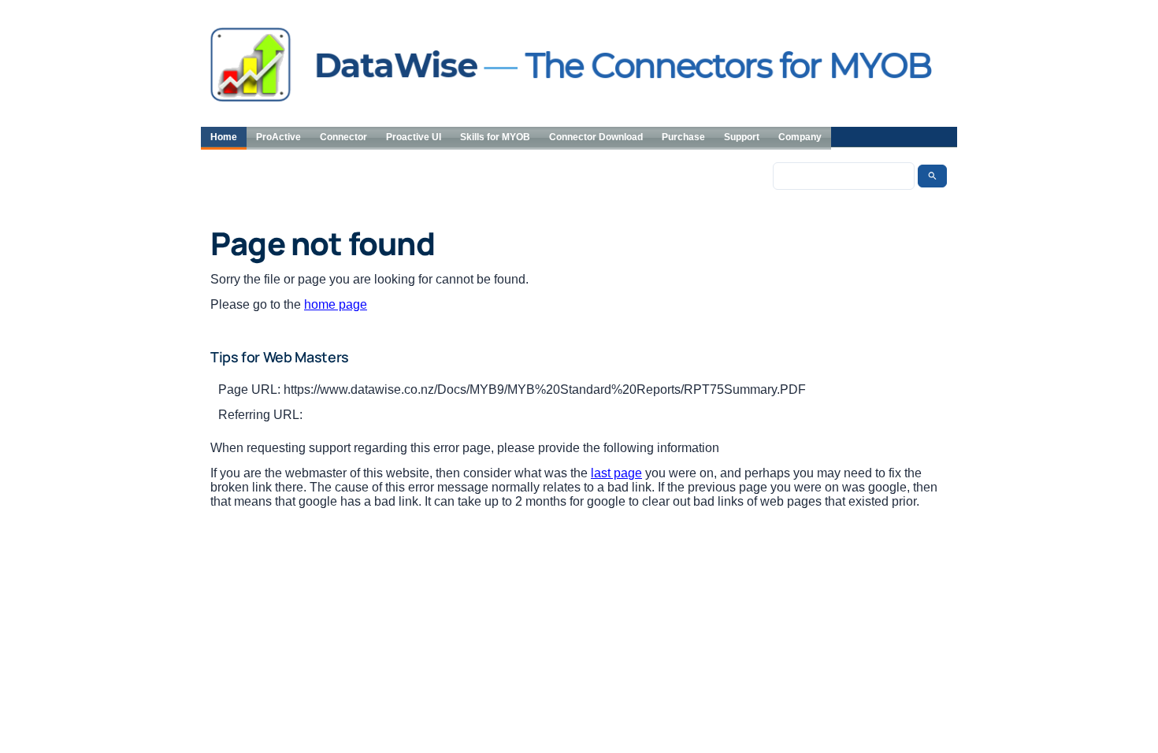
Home (223, 137)
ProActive (278, 137)
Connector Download (596, 137)
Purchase (683, 137)
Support (741, 137)
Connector (343, 137)
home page (335, 304)
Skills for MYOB (495, 137)
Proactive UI (413, 137)
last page (616, 473)
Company (800, 137)
